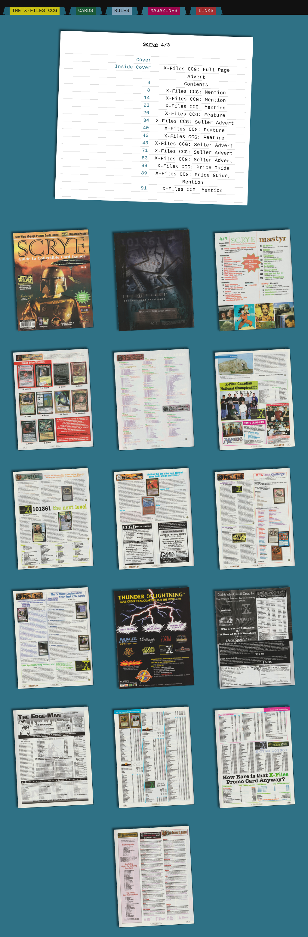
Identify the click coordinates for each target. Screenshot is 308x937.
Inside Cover (133, 67)
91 (144, 188)
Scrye (150, 45)
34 (146, 120)
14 (147, 98)
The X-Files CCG (34, 11)
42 (146, 136)
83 (145, 158)
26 (146, 113)
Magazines (163, 11)
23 (146, 105)
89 (144, 173)
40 (146, 128)
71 (145, 151)
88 (144, 166)
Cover (143, 60)
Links (206, 11)
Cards (85, 11)
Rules (121, 11)
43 (145, 143)
